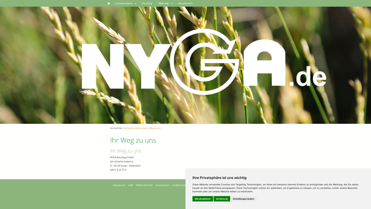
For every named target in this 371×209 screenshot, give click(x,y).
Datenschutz (162, 185)
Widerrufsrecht (144, 185)
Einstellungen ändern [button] (243, 199)
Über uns (139, 128)
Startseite (128, 128)
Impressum (119, 185)
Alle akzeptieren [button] (203, 199)
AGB (130, 185)
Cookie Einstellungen (183, 185)
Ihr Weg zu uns (153, 128)
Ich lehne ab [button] (222, 199)
